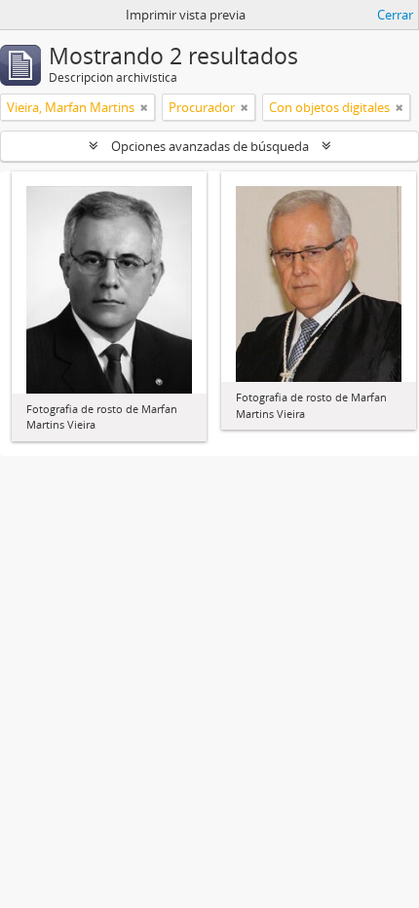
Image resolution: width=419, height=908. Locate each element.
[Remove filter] (144, 107)
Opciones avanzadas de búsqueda (210, 146)
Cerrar (395, 14)
